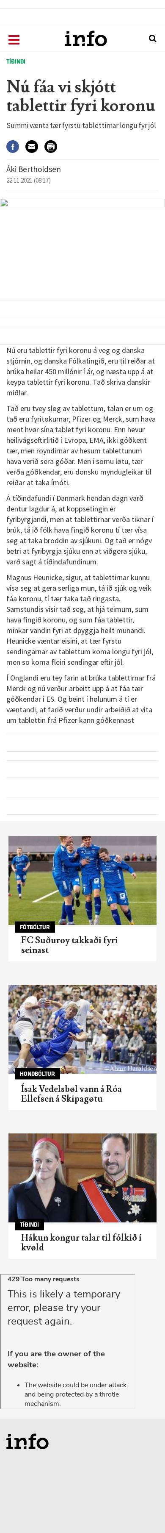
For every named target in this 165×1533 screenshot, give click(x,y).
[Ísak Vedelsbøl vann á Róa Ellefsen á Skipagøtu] (82, 1029)
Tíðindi (15, 61)
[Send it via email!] (34, 147)
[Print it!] (53, 147)
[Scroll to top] (142, 1510)
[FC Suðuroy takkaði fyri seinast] (82, 880)
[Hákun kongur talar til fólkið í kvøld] (82, 1177)
